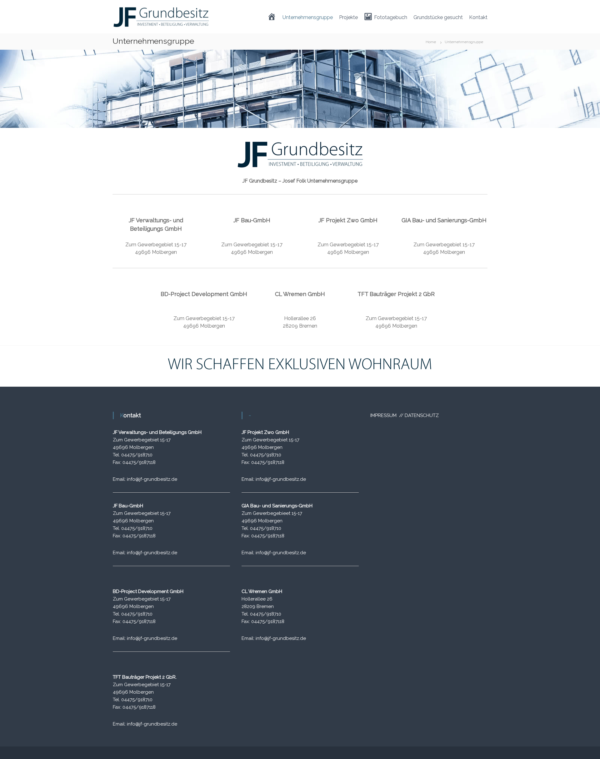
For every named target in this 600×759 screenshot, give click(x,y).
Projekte (348, 17)
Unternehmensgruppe (307, 17)
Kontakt (478, 17)
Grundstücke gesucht (438, 17)
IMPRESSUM (384, 415)
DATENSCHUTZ (422, 415)
